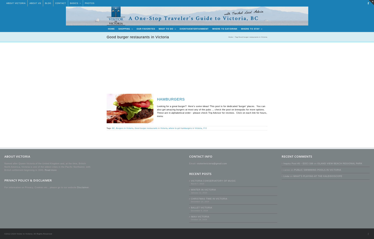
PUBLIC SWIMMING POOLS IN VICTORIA (317, 170)
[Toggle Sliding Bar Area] (371, 2)
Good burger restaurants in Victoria (151, 128)
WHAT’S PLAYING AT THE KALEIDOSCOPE (317, 176)
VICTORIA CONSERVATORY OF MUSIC (213, 181)
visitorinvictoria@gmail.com (212, 163)
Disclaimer (83, 187)
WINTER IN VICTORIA (203, 189)
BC (113, 128)
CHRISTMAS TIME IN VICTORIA (209, 198)
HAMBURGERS (171, 99)
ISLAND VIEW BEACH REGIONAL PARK (339, 163)
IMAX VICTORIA (200, 216)
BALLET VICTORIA (201, 207)
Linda (286, 176)
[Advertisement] (187, 64)
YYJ (205, 128)
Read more (51, 170)
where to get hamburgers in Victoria (185, 128)
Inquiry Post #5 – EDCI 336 (298, 163)
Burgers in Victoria (125, 128)
